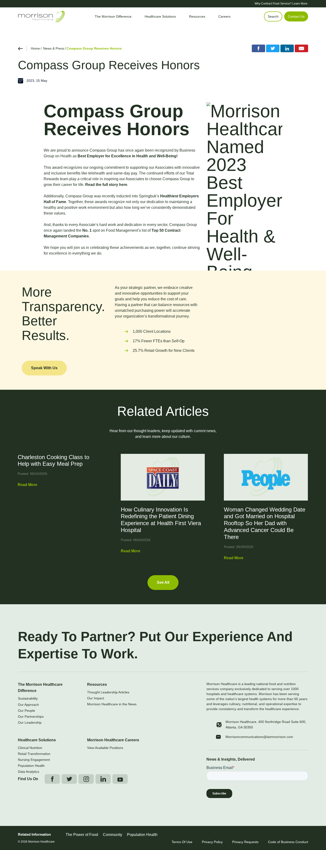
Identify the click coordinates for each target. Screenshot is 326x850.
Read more (27, 485)
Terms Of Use (182, 842)
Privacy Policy (212, 842)
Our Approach (28, 705)
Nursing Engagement (34, 760)
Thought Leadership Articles (108, 692)
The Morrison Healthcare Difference (40, 687)
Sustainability (28, 698)
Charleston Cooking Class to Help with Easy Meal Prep (53, 460)
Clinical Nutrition (30, 748)
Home (35, 48)
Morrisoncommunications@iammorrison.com (259, 737)
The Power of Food (82, 835)
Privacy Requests (245, 842)
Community (112, 835)
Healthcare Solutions (37, 740)
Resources (97, 684)
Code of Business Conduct (288, 842)
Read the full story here (106, 185)
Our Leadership (30, 722)
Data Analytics (28, 771)
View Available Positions (105, 748)
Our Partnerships (31, 716)
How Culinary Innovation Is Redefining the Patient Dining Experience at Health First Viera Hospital (161, 519)
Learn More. (300, 3)
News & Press (53, 48)
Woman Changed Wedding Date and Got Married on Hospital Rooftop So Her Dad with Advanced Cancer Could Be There (264, 523)
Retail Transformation (34, 754)
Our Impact (95, 698)
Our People (26, 710)
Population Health (31, 766)
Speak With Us (44, 368)
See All (163, 582)
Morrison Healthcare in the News (112, 704)
